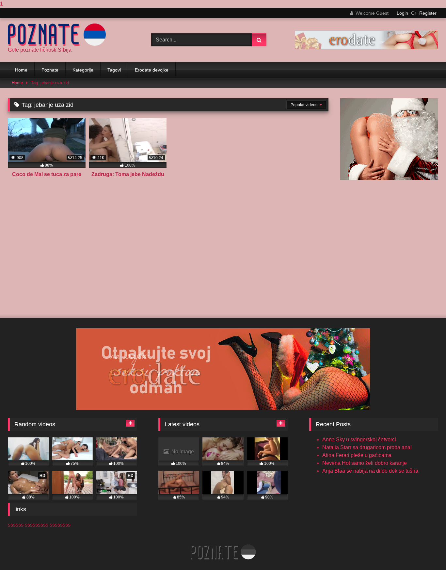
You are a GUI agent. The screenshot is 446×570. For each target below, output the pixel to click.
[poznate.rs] (57, 35)
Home (21, 70)
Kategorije (82, 70)
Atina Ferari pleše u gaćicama (356, 455)
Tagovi (114, 70)
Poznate (49, 70)
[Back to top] (426, 552)
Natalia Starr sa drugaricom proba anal (367, 447)
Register (428, 13)
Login (402, 13)
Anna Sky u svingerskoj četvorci (359, 439)
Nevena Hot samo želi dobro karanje (364, 463)
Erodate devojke (151, 70)
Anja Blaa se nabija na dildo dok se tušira (370, 471)
